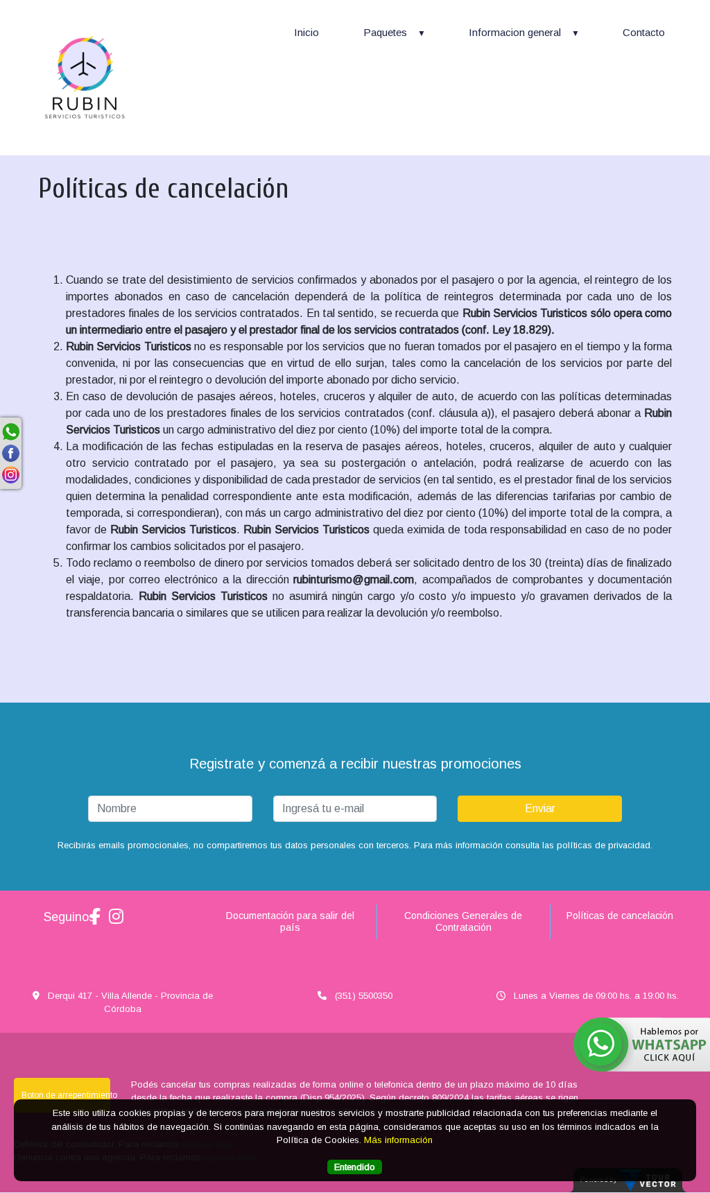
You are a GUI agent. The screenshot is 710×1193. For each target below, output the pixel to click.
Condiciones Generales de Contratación (463, 921)
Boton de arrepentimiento (65, 1095)
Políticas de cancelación (619, 915)
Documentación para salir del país (290, 921)
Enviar (540, 808)
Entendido (354, 1167)
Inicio (306, 32)
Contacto (644, 32)
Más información (398, 1140)
